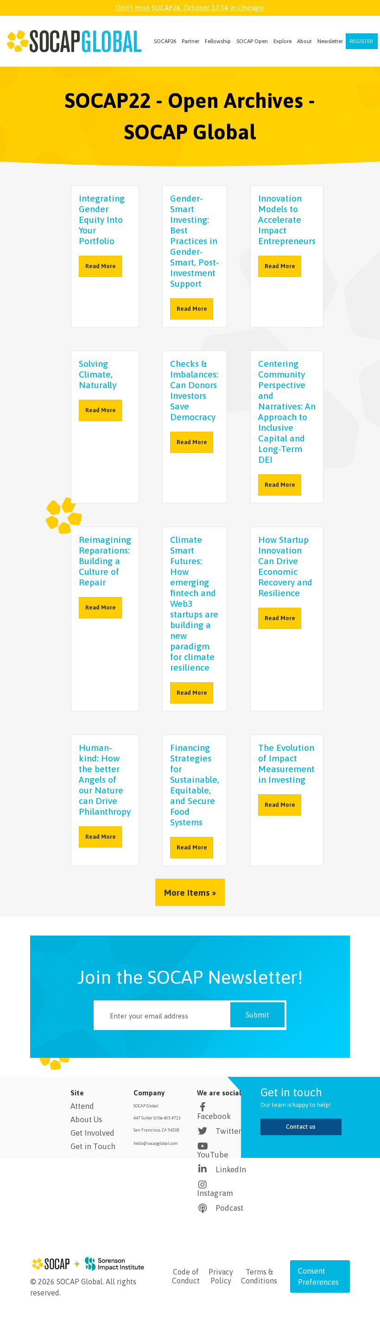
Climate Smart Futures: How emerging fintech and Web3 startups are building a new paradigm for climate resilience (194, 603)
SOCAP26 (165, 41)
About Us (86, 1119)
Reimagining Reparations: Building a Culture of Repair (105, 560)
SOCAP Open (252, 41)
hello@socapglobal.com (155, 1143)
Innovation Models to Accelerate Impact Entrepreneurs (287, 219)
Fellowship (218, 41)
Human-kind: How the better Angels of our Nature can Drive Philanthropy (105, 779)
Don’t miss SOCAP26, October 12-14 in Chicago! (190, 8)
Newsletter (330, 41)
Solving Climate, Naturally (97, 374)
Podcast (229, 1208)
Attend (82, 1106)
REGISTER (361, 41)
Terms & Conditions (259, 1276)
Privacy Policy (221, 1276)
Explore (282, 41)
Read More (100, 266)
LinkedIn (230, 1169)
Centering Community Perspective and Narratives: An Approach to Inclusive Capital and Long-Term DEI (287, 411)
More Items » (190, 892)
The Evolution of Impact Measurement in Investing (286, 763)
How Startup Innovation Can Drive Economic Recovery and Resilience (285, 566)
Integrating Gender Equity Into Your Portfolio (102, 219)
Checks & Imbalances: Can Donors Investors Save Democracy (194, 390)
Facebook (214, 1116)
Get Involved (92, 1132)
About (304, 41)
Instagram (215, 1193)
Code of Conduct (186, 1276)
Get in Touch (92, 1146)
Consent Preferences (318, 1276)
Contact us (301, 1126)
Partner (190, 41)
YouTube (212, 1154)
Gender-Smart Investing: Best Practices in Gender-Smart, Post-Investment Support (194, 241)
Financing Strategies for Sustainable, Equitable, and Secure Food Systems (194, 784)
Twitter (228, 1131)
